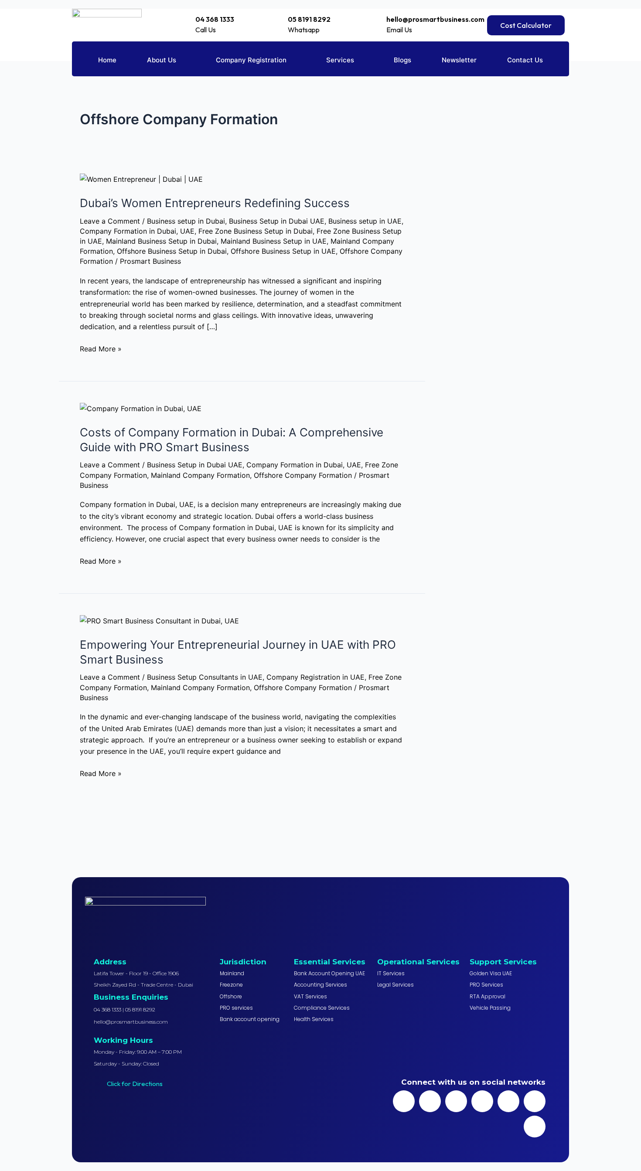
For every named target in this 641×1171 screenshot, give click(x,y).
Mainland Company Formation (200, 475)
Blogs (402, 60)
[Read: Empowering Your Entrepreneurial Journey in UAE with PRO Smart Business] (159, 620)
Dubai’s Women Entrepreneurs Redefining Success (215, 203)
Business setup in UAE (365, 221)
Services (340, 60)
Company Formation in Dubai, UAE (137, 231)
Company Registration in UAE (315, 677)
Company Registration (251, 60)
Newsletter (459, 60)
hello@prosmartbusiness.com (435, 19)
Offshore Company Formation (303, 475)
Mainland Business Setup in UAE (274, 241)
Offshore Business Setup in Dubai (172, 251)
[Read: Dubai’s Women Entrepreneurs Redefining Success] (141, 178)
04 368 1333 (214, 19)
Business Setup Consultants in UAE (205, 677)
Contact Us (525, 60)
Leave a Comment (110, 221)
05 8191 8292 (309, 19)
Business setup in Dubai (186, 221)
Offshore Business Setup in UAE (283, 251)
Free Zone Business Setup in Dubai (255, 231)
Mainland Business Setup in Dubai (161, 241)
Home (107, 60)
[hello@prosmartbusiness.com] (379, 19)
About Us (161, 60)
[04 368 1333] (188, 19)
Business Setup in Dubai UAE (276, 221)
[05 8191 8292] (280, 19)
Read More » (101, 348)
